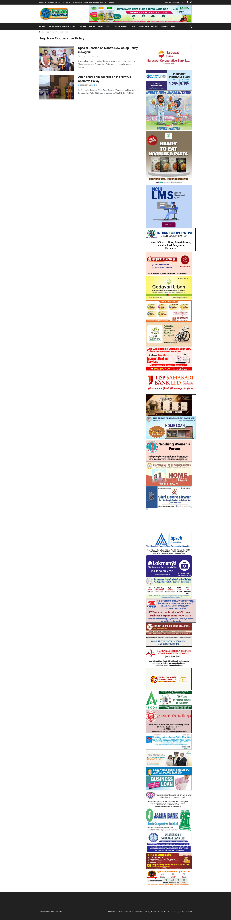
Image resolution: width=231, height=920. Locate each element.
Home (42, 26)
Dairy (92, 26)
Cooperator (120, 26)
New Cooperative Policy (60, 32)
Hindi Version (109, 2)
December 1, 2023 (86, 85)
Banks (83, 26)
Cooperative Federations (61, 26)
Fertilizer (103, 26)
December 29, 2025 (87, 56)
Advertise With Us (54, 2)
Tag (47, 32)
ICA (133, 26)
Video (173, 26)
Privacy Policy (77, 2)
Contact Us (66, 2)
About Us (42, 2)
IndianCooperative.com (53, 909)
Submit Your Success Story (93, 2)
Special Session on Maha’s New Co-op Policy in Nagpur (108, 50)
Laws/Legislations (148, 26)
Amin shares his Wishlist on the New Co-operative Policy (105, 78)
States (164, 26)
